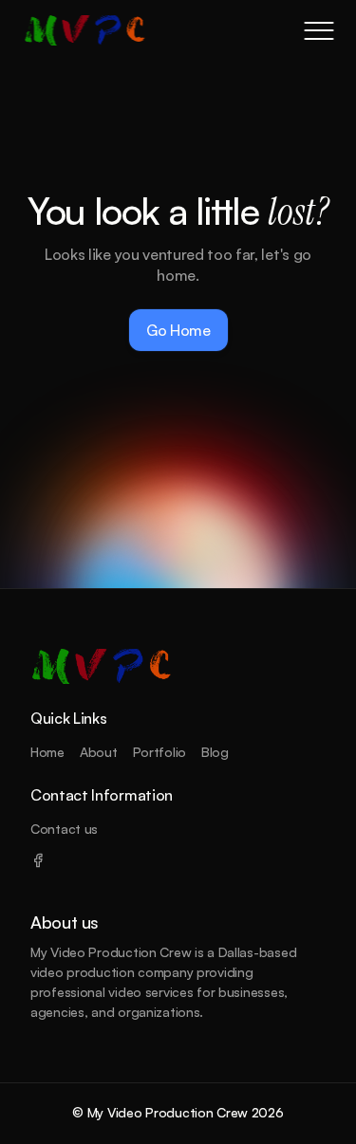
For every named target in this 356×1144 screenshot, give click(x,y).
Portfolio (159, 752)
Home (47, 752)
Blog (215, 752)
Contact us (64, 829)
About (99, 752)
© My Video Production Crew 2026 (177, 1112)
